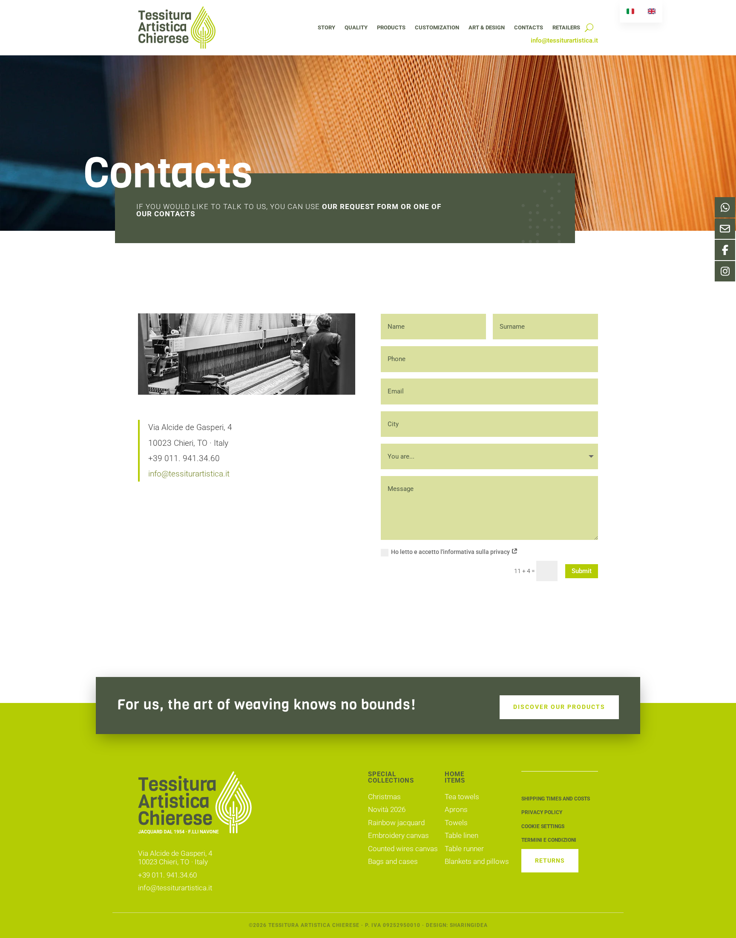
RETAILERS (566, 27)
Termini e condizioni (548, 840)
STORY (326, 27)
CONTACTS (528, 27)
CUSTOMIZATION (437, 27)
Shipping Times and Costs (555, 799)
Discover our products (559, 706)
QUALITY (356, 27)
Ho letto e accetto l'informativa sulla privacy (451, 551)
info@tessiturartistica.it (189, 474)
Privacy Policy (541, 812)
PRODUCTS (391, 27)
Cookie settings (542, 826)
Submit (582, 571)
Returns (550, 860)
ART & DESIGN (487, 27)
